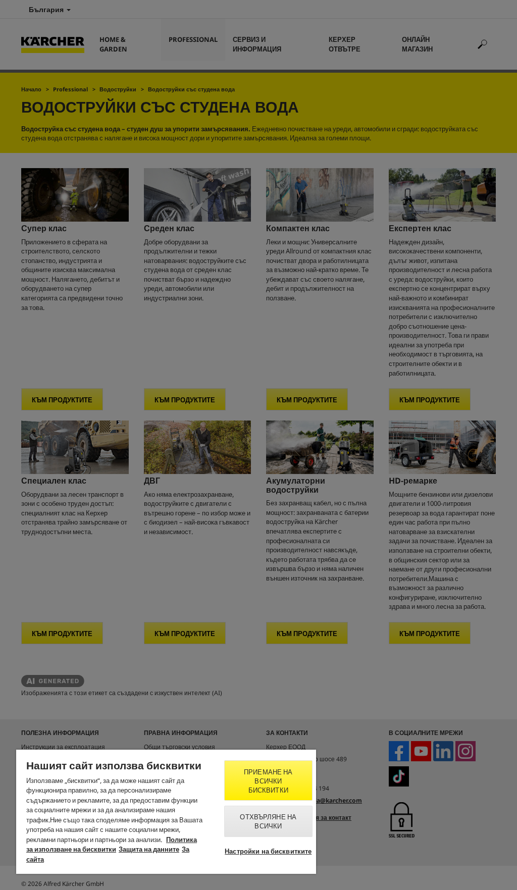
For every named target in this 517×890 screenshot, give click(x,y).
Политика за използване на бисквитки (111, 844)
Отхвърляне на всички (268, 821)
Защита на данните (149, 849)
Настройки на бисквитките (268, 851)
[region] (166, 812)
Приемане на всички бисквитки (268, 781)
